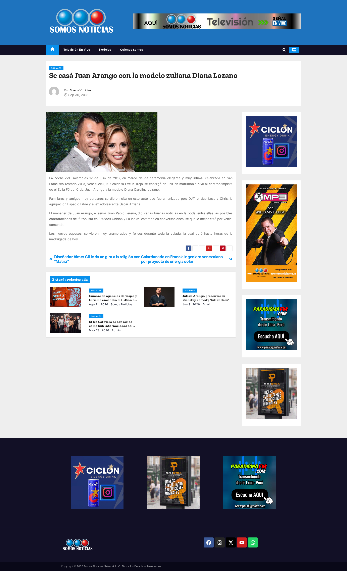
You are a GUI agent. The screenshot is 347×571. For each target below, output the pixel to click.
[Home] (52, 50)
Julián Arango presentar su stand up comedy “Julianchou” (206, 298)
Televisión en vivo (76, 49)
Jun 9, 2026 (191, 304)
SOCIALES (56, 68)
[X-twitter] (231, 542)
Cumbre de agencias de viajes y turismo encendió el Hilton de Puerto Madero (113, 300)
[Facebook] (209, 542)
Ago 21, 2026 (98, 304)
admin (206, 304)
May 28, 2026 (99, 330)
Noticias (105, 49)
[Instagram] (220, 542)
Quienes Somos (131, 49)
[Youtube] (242, 542)
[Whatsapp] (253, 542)
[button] (284, 50)
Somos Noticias (80, 90)
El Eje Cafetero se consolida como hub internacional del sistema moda (111, 326)
